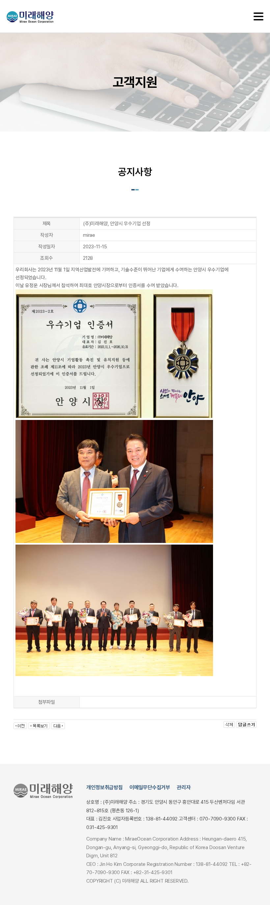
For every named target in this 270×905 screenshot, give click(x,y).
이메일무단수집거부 (149, 787)
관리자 (183, 787)
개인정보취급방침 (104, 787)
